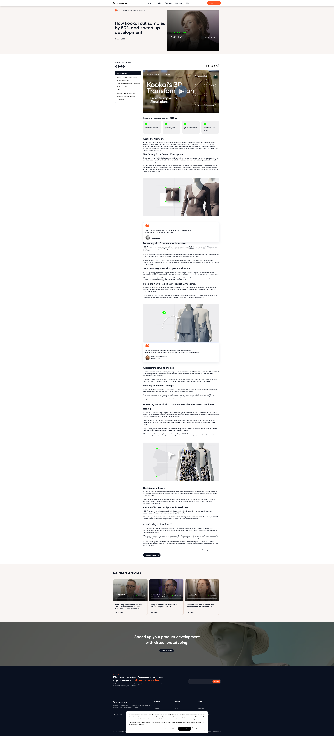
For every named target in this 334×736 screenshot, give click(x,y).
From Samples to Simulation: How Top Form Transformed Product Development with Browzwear (128, 607)
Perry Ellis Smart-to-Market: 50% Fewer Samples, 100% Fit (164, 606)
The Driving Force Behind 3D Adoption (128, 83)
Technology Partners (204, 714)
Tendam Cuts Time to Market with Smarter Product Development (200, 606)
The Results (120, 99)
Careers (200, 705)
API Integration (121, 90)
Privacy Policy (217, 731)
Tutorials (176, 708)
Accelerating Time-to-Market (126, 93)
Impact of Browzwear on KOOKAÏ (127, 77)
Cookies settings (170, 728)
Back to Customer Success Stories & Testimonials (131, 10)
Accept (184, 728)
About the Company (123, 80)
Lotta (155, 705)
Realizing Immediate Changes (126, 96)
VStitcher (156, 708)
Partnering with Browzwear (125, 87)
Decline (198, 728)
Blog (175, 705)
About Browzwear (203, 711)
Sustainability (202, 708)
